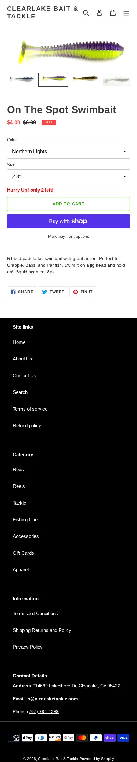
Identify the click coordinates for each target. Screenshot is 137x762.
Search (20, 392)
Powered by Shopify (96, 759)
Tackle (19, 502)
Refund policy (27, 425)
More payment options (68, 236)
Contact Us (24, 375)
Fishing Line (25, 519)
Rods (18, 469)
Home (19, 342)
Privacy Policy (28, 646)
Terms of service (30, 409)
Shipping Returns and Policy (42, 630)
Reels (19, 486)
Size (11, 164)
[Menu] (126, 12)
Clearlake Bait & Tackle (42, 12)
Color (12, 139)
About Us (22, 358)
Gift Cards (23, 553)
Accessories (26, 536)
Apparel (21, 569)
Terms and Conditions (35, 613)
